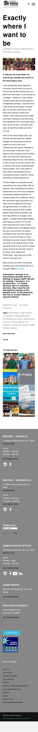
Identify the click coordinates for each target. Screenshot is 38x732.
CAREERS (6, 692)
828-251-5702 (8, 552)
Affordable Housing (11, 49)
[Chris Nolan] (19, 64)
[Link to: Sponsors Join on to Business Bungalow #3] (27, 409)
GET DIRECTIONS (10, 458)
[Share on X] (4, 340)
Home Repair (8, 52)
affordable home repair (20, 313)
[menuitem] (28, 4)
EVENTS (5, 696)
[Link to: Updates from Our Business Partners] (11, 393)
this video (20, 268)
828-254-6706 (8, 443)
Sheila (25, 294)
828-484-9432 (8, 490)
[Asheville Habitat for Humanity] (16, 4)
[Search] (28, 4)
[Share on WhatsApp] (5, 340)
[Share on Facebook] (3, 340)
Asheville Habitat (20, 325)
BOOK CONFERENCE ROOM (12, 689)
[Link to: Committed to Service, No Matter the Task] (11, 361)
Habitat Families (27, 49)
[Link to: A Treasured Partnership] (11, 377)
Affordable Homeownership (16, 316)
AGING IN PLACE (8, 679)
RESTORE (6, 683)
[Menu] (32, 4)
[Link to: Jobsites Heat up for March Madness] (11, 409)
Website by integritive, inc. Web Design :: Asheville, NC (16, 718)
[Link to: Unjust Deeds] (27, 393)
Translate (15, 533)
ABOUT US (6, 669)
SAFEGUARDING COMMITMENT (13, 702)
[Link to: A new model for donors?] (27, 377)
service (17, 52)
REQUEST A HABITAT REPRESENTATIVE (16, 686)
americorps (29, 319)
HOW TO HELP (7, 673)
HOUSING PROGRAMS (10, 676)
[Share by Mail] (7, 340)
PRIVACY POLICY (8, 699)
